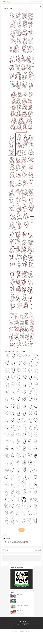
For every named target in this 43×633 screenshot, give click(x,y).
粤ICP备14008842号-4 (27, 631)
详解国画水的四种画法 (20, 599)
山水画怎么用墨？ (19, 594)
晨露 (6, 538)
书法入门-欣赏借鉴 (5, 550)
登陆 (23, 558)
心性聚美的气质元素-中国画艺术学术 (23, 605)
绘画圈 (8, 6)
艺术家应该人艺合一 (38, 550)
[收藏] (40, 6)
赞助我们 (25, 624)
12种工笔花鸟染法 (20, 610)
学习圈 (11, 6)
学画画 (5, 535)
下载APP (17, 624)
